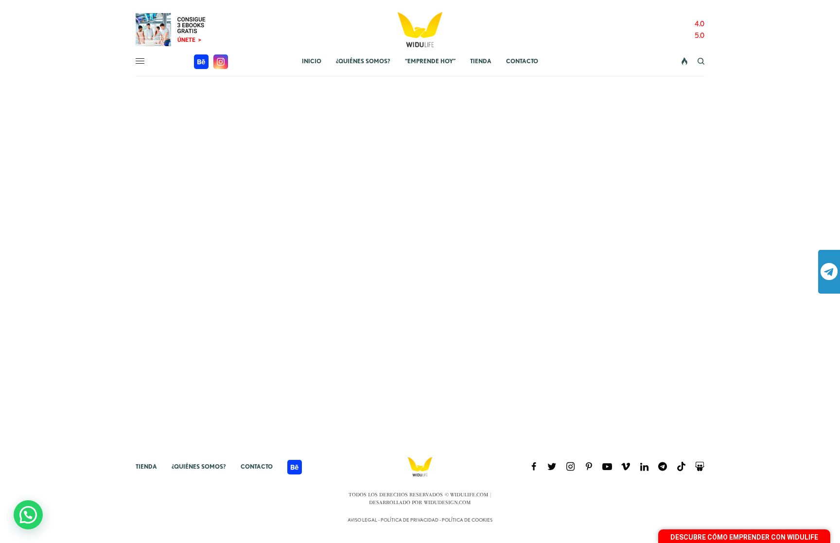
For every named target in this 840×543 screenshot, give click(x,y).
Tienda (146, 466)
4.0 (699, 23)
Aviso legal (362, 520)
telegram (829, 271)
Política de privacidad (409, 520)
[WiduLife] (420, 29)
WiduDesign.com (447, 503)
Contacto (257, 466)
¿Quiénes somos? (199, 466)
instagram (220, 61)
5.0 (699, 35)
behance (201, 61)
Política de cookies (467, 520)
